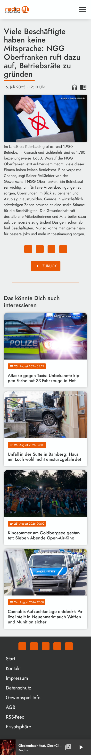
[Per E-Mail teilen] (63, 249)
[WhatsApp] (22, 646)
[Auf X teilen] (40, 249)
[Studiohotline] (69, 646)
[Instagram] (46, 646)
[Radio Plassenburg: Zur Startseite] (39, 10)
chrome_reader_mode (83, 87)
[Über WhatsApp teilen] (51, 249)
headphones (74, 87)
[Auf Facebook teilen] (28, 249)
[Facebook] (34, 646)
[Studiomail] (57, 646)
